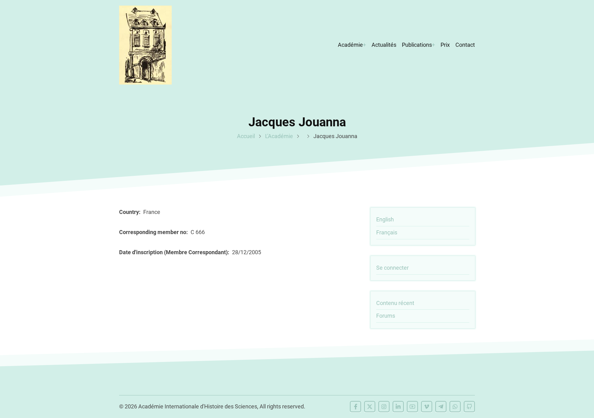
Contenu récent (395, 303)
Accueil (246, 136)
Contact (465, 44)
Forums (385, 315)
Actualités (384, 44)
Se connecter (392, 267)
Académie (350, 44)
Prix (445, 44)
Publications (417, 44)
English (385, 219)
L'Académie (279, 136)
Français (386, 232)
